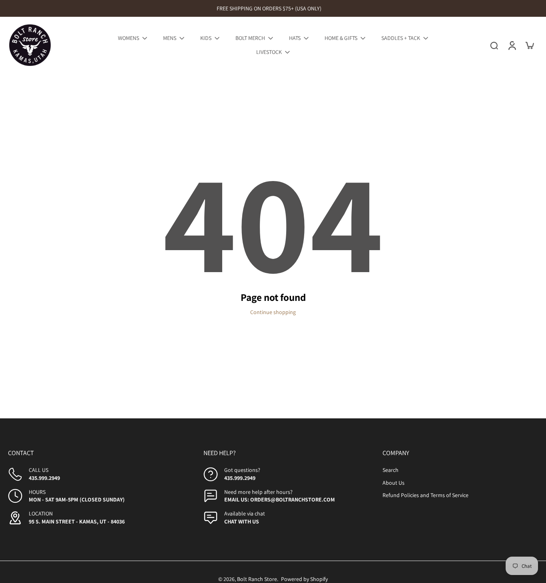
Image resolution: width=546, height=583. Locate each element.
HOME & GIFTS (341, 38)
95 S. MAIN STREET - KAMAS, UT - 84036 (77, 521)
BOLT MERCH (250, 38)
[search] (494, 45)
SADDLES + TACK (400, 38)
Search (391, 470)
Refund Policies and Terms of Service (425, 495)
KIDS (205, 38)
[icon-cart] (529, 45)
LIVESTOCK (269, 52)
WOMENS (128, 38)
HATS (295, 38)
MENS (169, 38)
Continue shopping (273, 312)
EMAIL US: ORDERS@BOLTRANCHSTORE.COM (279, 499)
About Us (394, 482)
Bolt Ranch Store (257, 579)
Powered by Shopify (304, 579)
